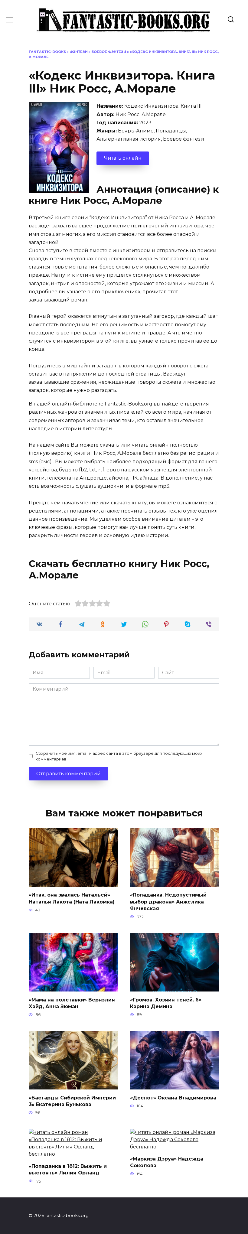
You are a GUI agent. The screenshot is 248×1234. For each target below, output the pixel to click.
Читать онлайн (123, 158)
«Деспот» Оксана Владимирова (173, 1097)
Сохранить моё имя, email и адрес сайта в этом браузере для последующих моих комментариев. (119, 756)
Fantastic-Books (47, 52)
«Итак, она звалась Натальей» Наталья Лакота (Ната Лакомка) (72, 898)
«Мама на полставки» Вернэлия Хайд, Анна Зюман (72, 1003)
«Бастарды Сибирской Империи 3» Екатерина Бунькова (72, 1101)
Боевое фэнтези (108, 52)
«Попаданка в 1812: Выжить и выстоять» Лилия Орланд (68, 1169)
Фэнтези (79, 52)
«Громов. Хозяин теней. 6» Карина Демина (165, 1003)
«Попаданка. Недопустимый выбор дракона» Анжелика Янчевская (168, 901)
